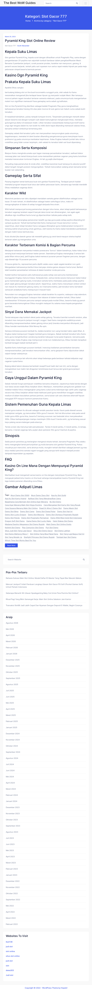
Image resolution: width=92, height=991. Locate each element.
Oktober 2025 (12, 672)
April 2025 (10, 709)
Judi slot (9, 975)
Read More (11, 545)
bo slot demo (55, 502)
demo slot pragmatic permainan (35, 518)
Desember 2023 (13, 807)
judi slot (9, 946)
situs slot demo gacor (43, 531)
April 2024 (10, 783)
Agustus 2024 (12, 758)
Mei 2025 (10, 703)
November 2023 (13, 813)
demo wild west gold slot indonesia (66, 518)
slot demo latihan (62, 531)
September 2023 (13, 826)
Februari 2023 (12, 869)
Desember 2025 (13, 660)
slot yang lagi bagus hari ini (72, 534)
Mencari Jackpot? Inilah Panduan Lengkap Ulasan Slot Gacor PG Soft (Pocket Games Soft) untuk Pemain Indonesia (44, 585)
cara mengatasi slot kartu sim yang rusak (62, 505)
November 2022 (13, 887)
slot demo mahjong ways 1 (16, 534)
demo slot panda (12, 518)
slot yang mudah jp (13, 537)
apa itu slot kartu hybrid (15, 498)
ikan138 (9, 942)
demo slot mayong (36, 514)
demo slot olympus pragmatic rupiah (62, 514)
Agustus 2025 (12, 684)
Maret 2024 (11, 789)
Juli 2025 (10, 690)
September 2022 (13, 899)
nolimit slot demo (12, 527)
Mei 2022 (10, 906)
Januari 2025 (11, 727)
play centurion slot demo (33, 527)
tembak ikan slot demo (66, 537)
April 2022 (10, 912)
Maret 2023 (11, 863)
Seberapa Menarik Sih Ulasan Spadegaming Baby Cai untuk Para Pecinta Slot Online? (42, 593)
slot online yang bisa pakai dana (44, 534)
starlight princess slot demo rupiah (39, 537)
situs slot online (13, 956)
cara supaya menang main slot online (21, 508)
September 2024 (13, 752)
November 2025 (13, 666)
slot (7, 966)
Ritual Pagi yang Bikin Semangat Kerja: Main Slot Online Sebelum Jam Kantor (38, 599)
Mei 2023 (10, 850)
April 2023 (10, 856)
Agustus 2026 (12, 623)
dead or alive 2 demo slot (50, 508)
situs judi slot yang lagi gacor (18, 531)
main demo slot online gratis (58, 524)
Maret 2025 (11, 715)
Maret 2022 (11, 918)
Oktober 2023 (12, 820)
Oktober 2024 (12, 746)
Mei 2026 (10, 629)
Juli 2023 (10, 838)
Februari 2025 (12, 721)
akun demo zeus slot (40, 495)
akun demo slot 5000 (20, 495)
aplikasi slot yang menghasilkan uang (44, 498)
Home (28, 21)
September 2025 (13, 678)
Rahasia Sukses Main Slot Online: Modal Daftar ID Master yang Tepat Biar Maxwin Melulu (43, 578)
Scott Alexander (23, 46)
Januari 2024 (11, 801)
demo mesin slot (70, 508)
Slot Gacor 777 (10, 46)
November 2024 (13, 740)
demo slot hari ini (64, 511)
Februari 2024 (12, 795)
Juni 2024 (10, 770)
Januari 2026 (11, 654)
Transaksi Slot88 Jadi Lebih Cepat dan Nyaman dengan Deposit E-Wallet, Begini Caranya (44, 605)
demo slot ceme (27, 511)
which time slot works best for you (20, 540)
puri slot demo (52, 527)
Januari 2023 (11, 875)
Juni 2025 (10, 697)
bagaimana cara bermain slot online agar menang (26, 502)
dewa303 (10, 970)
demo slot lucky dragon (15, 514)
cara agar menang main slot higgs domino (23, 505)
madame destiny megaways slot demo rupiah (25, 524)
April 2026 (10, 635)
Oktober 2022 (12, 893)
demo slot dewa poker (46, 511)
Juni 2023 (10, 844)
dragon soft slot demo (15, 521)
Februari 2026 (12, 647)
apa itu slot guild (58, 495)
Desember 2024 (13, 733)
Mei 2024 (10, 776)
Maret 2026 (11, 641)
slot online (10, 951)
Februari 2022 (12, 924)
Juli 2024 (10, 764)
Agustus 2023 (12, 832)
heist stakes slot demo (63, 521)
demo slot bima (11, 511)
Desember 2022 (13, 881)
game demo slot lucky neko (38, 521)
